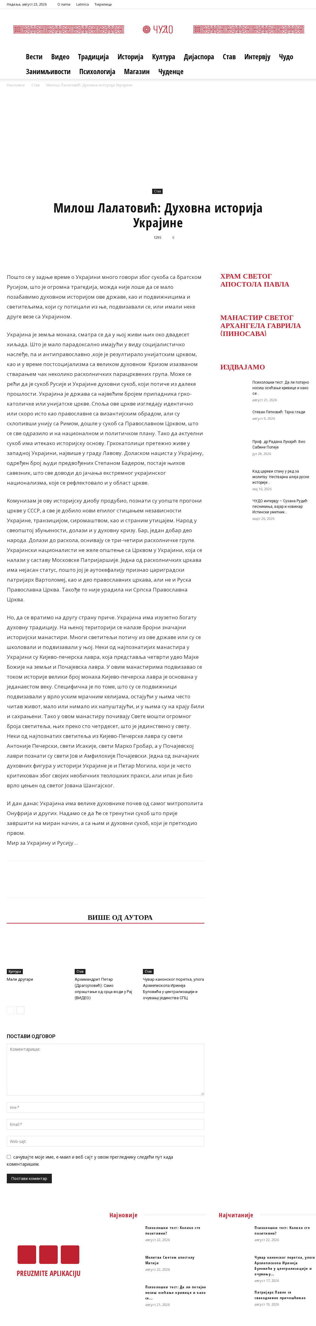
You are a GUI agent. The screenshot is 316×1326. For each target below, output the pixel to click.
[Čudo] (158, 29)
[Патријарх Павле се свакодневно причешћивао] (234, 1300)
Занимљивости (48, 71)
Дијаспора (199, 56)
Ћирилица (103, 4)
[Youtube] (304, 4)
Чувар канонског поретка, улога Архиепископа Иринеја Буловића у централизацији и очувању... (285, 1266)
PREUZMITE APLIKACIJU (49, 1273)
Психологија (97, 71)
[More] (239, 251)
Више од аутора (120, 917)
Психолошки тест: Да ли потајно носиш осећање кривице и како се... (280, 388)
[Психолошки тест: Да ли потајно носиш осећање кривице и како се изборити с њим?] (232, 390)
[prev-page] (11, 1010)
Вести (34, 56)
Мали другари (20, 979)
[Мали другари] (37, 953)
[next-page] (20, 1010)
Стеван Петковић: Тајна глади (278, 412)
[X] (294, 4)
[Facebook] (284, 4)
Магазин (137, 71)
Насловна (16, 85)
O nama (63, 4)
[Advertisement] (158, 140)
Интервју (257, 56)
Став (229, 56)
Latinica (82, 4)
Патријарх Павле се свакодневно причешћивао (280, 1295)
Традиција (93, 56)
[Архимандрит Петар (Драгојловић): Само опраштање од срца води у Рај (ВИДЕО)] (105, 953)
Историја (130, 56)
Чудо (286, 56)
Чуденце (171, 71)
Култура (163, 56)
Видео (60, 56)
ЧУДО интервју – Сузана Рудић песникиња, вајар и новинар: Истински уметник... (279, 506)
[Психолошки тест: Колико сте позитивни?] (125, 1236)
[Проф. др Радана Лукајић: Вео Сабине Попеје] (232, 450)
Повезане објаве (45, 917)
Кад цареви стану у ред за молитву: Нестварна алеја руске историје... (280, 477)
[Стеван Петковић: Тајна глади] (232, 420)
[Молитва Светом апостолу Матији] (125, 1265)
